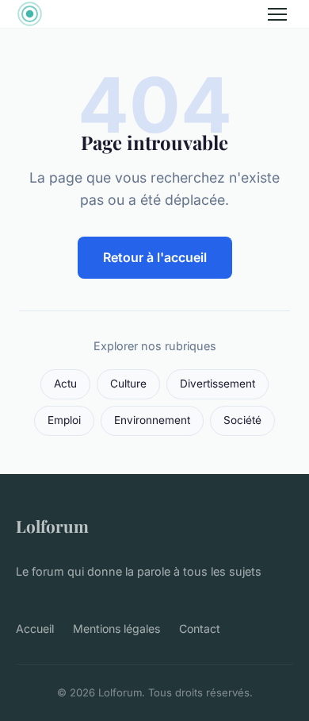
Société (242, 420)
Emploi (64, 420)
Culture (128, 383)
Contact (199, 628)
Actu (65, 383)
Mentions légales (116, 628)
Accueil (35, 628)
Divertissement (217, 383)
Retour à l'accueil (155, 257)
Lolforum (52, 526)
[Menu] (277, 14)
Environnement (152, 420)
